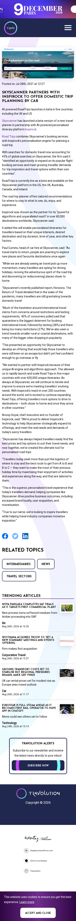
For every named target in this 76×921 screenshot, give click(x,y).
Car (4, 691)
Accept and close (38, 913)
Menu (68, 27)
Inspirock (30, 129)
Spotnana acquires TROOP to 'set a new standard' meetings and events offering (28, 640)
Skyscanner (9, 120)
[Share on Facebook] (5, 539)
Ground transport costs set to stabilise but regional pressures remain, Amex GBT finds (26, 672)
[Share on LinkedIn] (25, 539)
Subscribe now (38, 766)
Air (4, 623)
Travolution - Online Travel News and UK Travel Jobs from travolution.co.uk (38, 793)
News (46, 564)
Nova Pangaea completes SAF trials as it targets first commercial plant (29, 605)
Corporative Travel (14, 655)
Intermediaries (18, 564)
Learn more (26, 902)
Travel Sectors (19, 576)
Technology (9, 723)
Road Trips (9, 136)
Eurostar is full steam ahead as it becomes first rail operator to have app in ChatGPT (29, 708)
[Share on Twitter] (15, 539)
